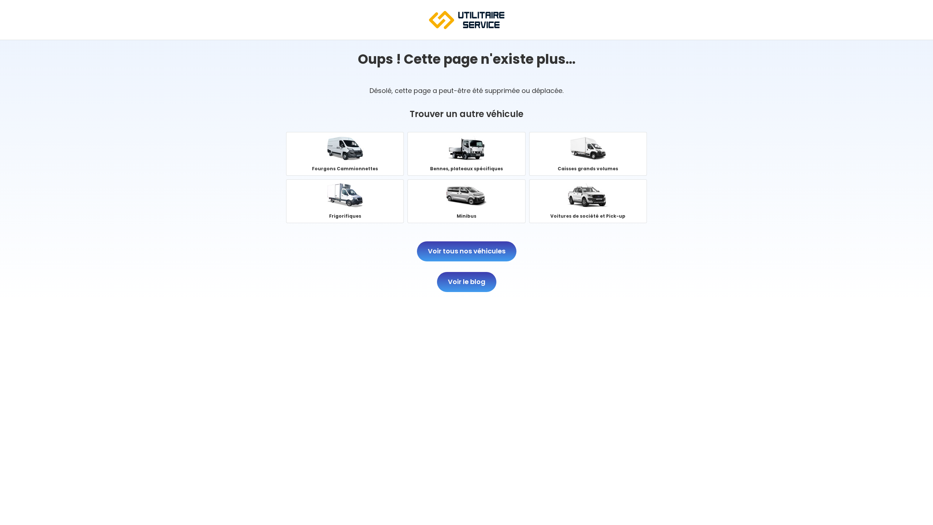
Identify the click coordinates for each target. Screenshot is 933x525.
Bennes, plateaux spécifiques (466, 153)
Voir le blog (466, 281)
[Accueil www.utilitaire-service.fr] (466, 27)
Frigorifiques (344, 201)
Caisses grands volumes (588, 153)
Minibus (466, 201)
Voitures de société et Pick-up (588, 201)
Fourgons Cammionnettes (344, 153)
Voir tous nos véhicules (466, 251)
